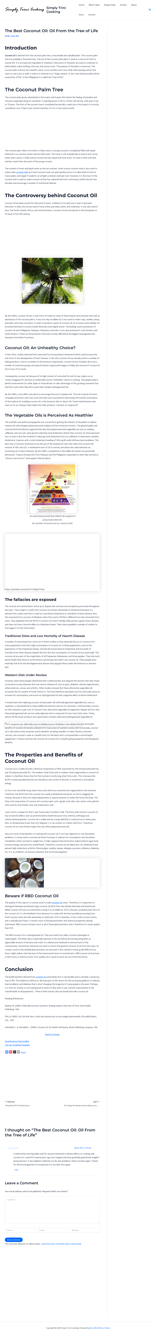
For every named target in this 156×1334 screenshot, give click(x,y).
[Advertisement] (52, 131)
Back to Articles (52, 1034)
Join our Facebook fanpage (17, 1045)
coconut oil (57, 902)
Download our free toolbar (17, 1041)
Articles (123, 4)
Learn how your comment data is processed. (61, 1243)
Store (81, 14)
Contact (91, 14)
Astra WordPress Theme (100, 1328)
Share (23, 1052)
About (134, 4)
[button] (150, 9)
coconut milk (22, 172)
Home (81, 4)
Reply (16, 1170)
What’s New (94, 4)
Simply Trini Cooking (56, 10)
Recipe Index (110, 4)
